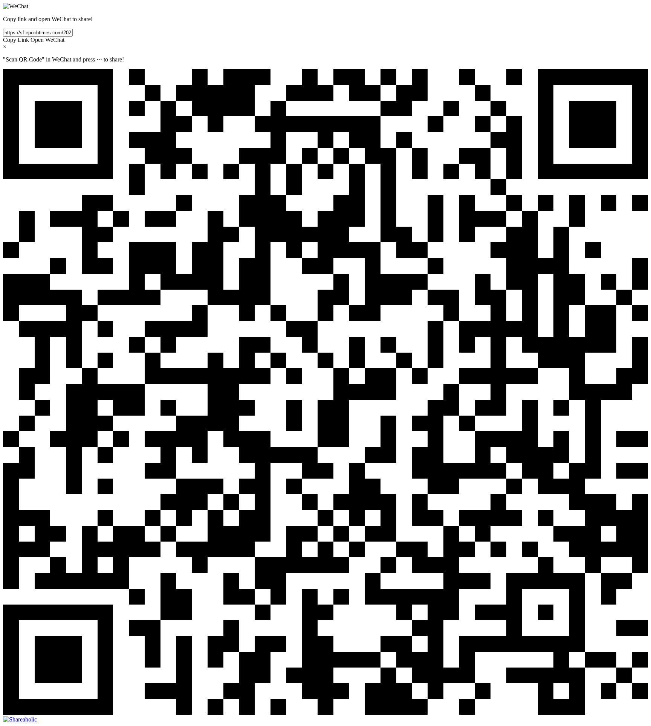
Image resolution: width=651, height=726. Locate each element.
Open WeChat (47, 40)
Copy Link (16, 40)
